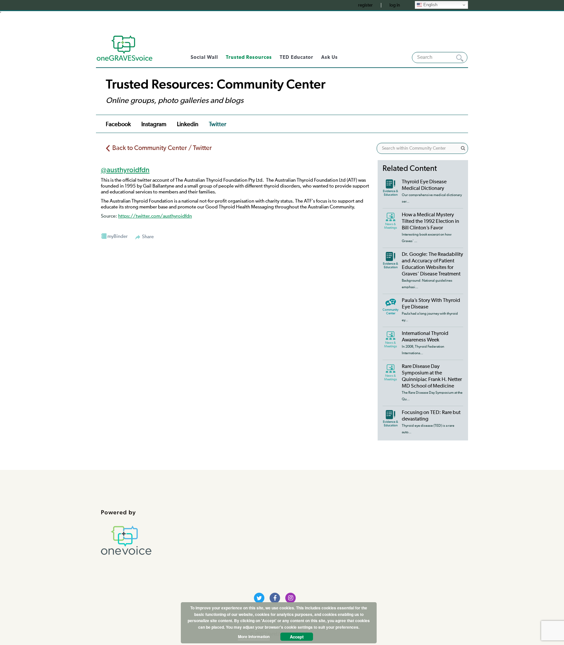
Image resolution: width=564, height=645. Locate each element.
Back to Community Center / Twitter (162, 148)
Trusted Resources (249, 57)
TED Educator (296, 57)
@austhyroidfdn (125, 170)
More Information (254, 636)
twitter (217, 124)
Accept (297, 637)
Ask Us (329, 57)
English (429, 4)
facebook (118, 124)
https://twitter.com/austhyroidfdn (155, 216)
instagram (153, 124)
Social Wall (204, 57)
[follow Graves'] (259, 598)
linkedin (187, 124)
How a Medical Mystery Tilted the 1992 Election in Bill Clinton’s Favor (430, 221)
